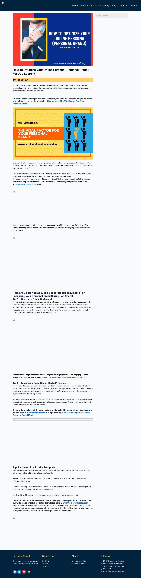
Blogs (114, 5)
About (83, 5)
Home (75, 5)
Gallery (123, 5)
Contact (133, 5)
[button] (84, 5)
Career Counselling (100, 5)
